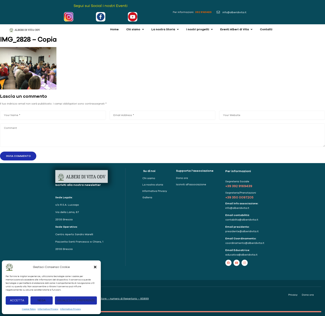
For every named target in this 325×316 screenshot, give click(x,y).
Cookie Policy (29, 309)
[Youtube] (236, 263)
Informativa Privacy (48, 309)
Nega (42, 300)
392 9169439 (203, 12)
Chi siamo (133, 29)
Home (114, 29)
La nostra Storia (163, 29)
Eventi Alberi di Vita (234, 29)
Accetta (17, 300)
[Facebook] (228, 263)
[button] (95, 267)
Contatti (266, 29)
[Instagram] (244, 263)
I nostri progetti (197, 29)
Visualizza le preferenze (76, 300)
